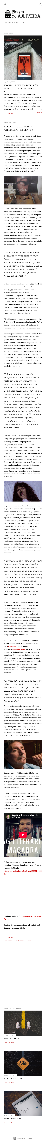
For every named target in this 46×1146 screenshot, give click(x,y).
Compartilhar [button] (9, 113)
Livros (15, 941)
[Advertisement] (23, 978)
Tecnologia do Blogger (25, 1138)
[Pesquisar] (40, 3)
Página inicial (11, 23)
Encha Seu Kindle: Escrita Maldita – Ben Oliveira (21, 87)
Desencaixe (11, 1038)
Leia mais (38, 113)
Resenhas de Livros (24, 941)
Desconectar (13, 1118)
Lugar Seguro (13, 1078)
